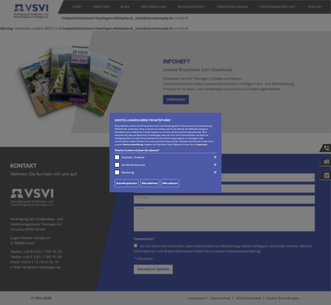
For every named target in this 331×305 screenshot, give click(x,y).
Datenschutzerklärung (132, 144)
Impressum (202, 144)
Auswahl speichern (126, 183)
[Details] (215, 157)
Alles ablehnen (150, 183)
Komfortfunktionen (133, 165)
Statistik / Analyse (133, 157)
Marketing (128, 172)
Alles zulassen (170, 183)
